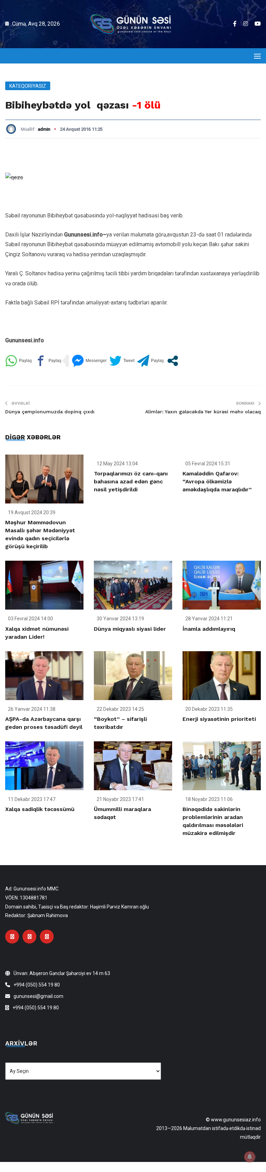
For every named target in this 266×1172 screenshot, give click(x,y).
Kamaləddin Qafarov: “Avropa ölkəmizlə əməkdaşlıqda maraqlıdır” (217, 481)
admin (44, 129)
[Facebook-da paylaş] (48, 361)
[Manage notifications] (249, 1156)
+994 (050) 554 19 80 (37, 985)
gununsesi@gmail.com (38, 996)
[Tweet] (121, 361)
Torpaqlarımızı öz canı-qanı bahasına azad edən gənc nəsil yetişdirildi (131, 481)
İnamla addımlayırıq (209, 629)
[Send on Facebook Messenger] (89, 361)
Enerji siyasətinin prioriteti (219, 719)
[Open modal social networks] (173, 361)
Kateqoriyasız (27, 86)
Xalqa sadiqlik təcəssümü (39, 809)
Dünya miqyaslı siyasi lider (130, 629)
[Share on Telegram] (150, 361)
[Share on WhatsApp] (18, 361)
